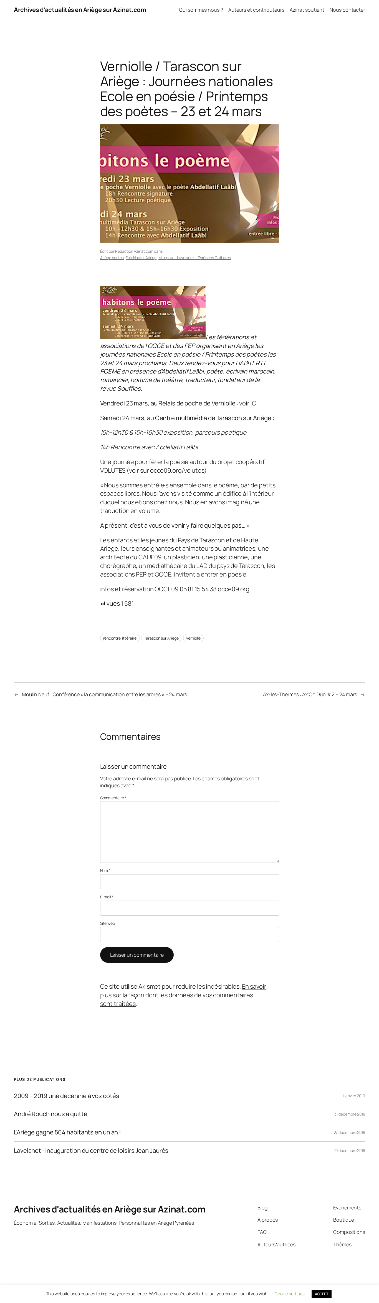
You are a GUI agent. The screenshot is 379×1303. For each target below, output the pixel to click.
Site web (107, 923)
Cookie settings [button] (290, 1294)
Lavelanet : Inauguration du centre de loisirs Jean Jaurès (91, 1150)
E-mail (106, 896)
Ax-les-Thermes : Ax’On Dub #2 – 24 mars (310, 694)
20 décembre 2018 (349, 1150)
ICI (254, 403)
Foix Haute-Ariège (141, 257)
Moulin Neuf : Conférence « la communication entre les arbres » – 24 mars (104, 694)
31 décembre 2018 (349, 1114)
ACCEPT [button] (321, 1293)
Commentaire (113, 797)
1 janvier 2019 (353, 1095)
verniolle (193, 638)
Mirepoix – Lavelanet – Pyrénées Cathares (194, 257)
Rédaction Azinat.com (134, 251)
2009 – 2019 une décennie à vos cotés (66, 1095)
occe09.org (233, 589)
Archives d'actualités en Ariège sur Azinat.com (80, 10)
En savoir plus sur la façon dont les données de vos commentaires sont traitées (183, 995)
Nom (105, 870)
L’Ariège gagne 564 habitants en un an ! (67, 1132)
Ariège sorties (112, 257)
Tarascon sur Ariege (161, 638)
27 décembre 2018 (349, 1132)
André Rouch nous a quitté (50, 1114)
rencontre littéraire (120, 638)
